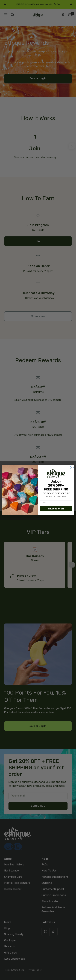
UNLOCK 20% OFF (56, 508)
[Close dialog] (71, 467)
